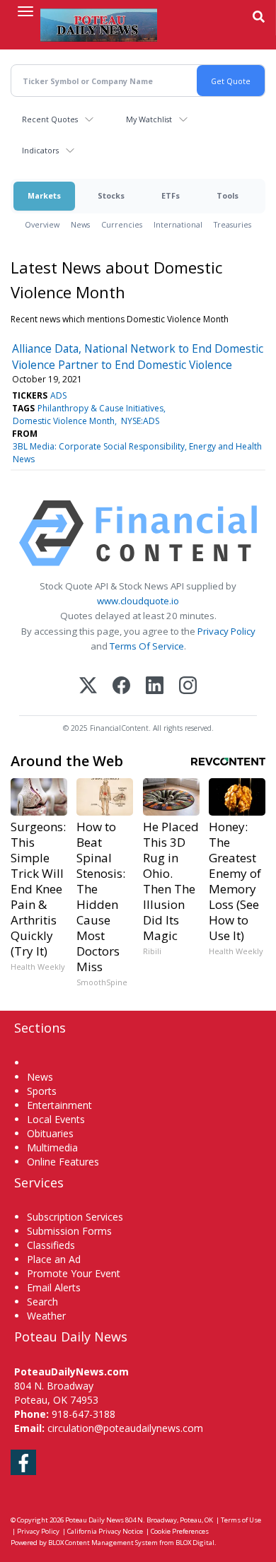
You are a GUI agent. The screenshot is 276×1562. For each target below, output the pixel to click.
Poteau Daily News (94, 1520)
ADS (58, 395)
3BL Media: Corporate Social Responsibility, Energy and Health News (137, 452)
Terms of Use (241, 1520)
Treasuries (232, 224)
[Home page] (98, 24)
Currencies (121, 224)
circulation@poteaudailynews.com (125, 1428)
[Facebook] (121, 687)
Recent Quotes (50, 119)
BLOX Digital (195, 1542)
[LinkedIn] (154, 687)
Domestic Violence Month (64, 421)
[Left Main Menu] (25, 11)
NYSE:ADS (140, 421)
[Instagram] (187, 687)
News (80, 224)
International (178, 224)
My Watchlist (149, 119)
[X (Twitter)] (88, 687)
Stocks (111, 195)
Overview (42, 224)
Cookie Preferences (180, 1531)
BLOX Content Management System (103, 1542)
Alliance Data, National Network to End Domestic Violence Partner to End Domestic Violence (137, 356)
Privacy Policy (226, 631)
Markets (44, 195)
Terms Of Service (147, 646)
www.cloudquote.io (138, 600)
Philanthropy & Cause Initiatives (100, 408)
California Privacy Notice (105, 1531)
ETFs (170, 195)
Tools (227, 195)
